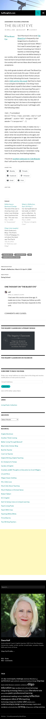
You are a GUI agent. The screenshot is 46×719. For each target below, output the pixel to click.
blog (38, 681)
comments (17, 685)
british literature (9, 685)
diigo (30, 684)
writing (21, 706)
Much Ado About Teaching (10, 486)
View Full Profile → (8, 651)
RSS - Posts (5, 658)
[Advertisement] (23, 552)
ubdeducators (31, 702)
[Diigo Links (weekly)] (13, 237)
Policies (3, 716)
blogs (42, 681)
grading (18, 688)
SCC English (5, 498)
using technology (26, 704)
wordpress (4, 707)
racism (19, 696)
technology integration (9, 702)
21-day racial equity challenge (12, 679)
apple (12, 681)
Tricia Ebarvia (6, 518)
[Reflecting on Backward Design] (13, 213)
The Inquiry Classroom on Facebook (16, 358)
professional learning (23, 693)
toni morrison (20, 254)
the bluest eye (7, 254)
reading (25, 696)
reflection (34, 696)
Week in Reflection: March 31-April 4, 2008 (16, 268)
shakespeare (6, 699)
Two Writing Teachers (8, 522)
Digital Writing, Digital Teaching (12, 458)
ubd (29, 254)
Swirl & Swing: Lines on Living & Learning (15, 502)
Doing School (5, 276)
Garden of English (7, 466)
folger (14, 688)
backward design (32, 681)
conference (23, 685)
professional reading (9, 696)
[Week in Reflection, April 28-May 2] (30, 214)
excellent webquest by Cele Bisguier (26, 159)
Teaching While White (8, 514)
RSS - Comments (7, 660)
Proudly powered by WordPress (16, 716)
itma (20, 690)
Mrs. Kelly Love (6, 482)
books (2, 685)
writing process (29, 707)
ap (37, 679)
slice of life (17, 699)
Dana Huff (22, 30)
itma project (25, 690)
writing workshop (39, 707)
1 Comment (33, 30)
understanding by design (11, 257)
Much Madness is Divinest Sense (12, 490)
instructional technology (29, 688)
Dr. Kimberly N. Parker (9, 462)
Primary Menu (43, 13)
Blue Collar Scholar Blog (9, 446)
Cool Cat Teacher (7, 454)
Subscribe (6, 386)
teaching (26, 699)
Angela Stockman (7, 434)
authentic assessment (20, 681)
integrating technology (9, 691)
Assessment (9, 22)
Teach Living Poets (7, 506)
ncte (40, 690)
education (6, 687)
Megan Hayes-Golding (8, 478)
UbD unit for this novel (18, 81)
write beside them (13, 707)
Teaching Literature (21, 22)
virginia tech (36, 704)
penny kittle (4, 693)
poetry (11, 693)
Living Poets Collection (9, 405)
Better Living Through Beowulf (11, 442)
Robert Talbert (6, 494)
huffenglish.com (8, 13)
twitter (20, 702)
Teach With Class (7, 510)
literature (33, 690)
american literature (30, 679)
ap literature (5, 681)
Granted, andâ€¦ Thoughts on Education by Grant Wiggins (21, 470)
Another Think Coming (9, 438)
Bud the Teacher (6, 450)
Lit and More (5, 474)
